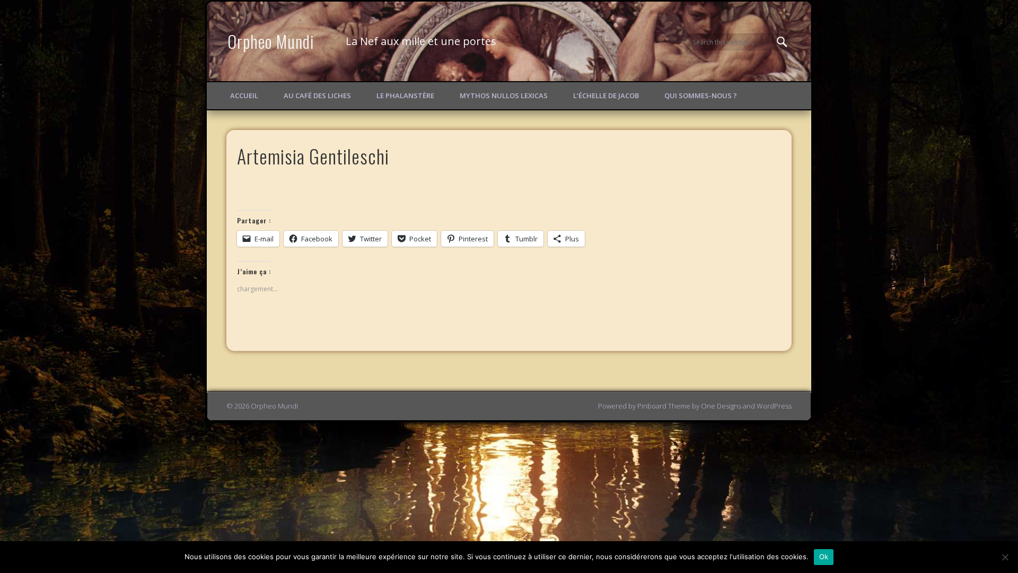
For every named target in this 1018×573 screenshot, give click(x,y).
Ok (824, 556)
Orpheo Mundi (270, 41)
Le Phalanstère (405, 95)
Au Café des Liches (317, 95)
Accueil (244, 95)
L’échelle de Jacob (606, 95)
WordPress (774, 406)
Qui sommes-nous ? (700, 95)
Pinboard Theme (663, 406)
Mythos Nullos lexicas (504, 95)
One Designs (721, 406)
